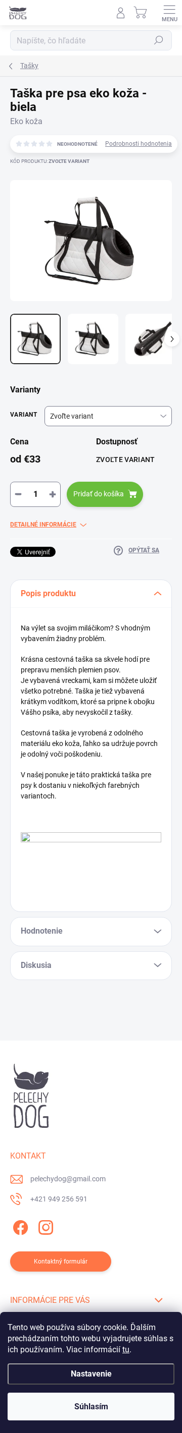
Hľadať (158, 40)
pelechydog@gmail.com (68, 1179)
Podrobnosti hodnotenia (138, 143)
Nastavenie (91, 1374)
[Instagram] (44, 1225)
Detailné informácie (43, 524)
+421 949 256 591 (58, 1199)
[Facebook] (19, 1225)
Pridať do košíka (98, 494)
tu (125, 1349)
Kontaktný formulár (60, 1261)
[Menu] (169, 12)
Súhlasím (91, 1406)
